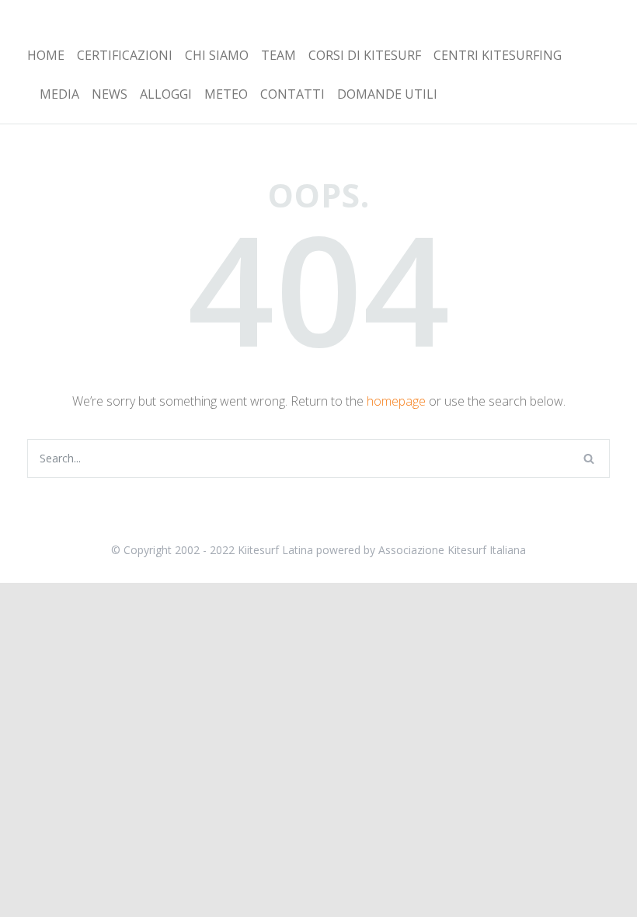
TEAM (278, 55)
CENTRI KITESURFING (497, 55)
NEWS (109, 94)
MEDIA (59, 94)
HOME (45, 55)
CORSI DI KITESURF (364, 55)
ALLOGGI (166, 94)
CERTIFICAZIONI (124, 55)
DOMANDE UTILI (387, 94)
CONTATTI (292, 94)
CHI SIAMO (217, 55)
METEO (226, 94)
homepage (396, 401)
